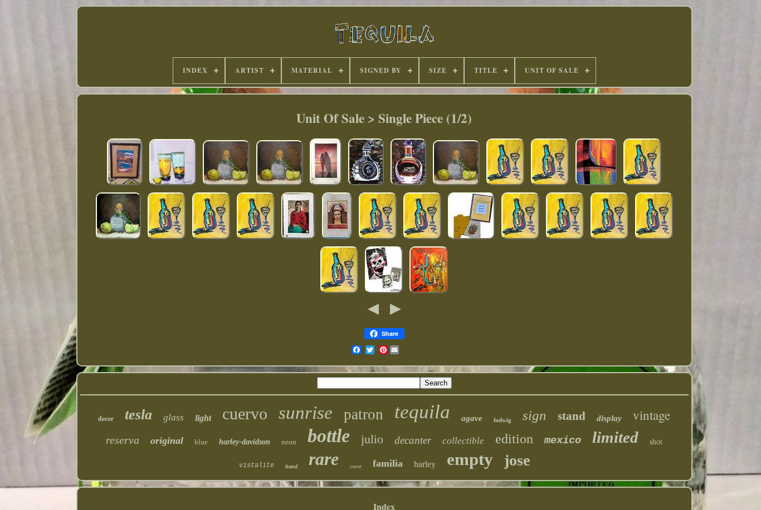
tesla (138, 415)
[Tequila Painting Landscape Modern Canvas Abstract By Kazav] (428, 291)
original (166, 440)
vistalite (256, 465)
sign (535, 415)
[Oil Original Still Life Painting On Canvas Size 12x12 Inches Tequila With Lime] (226, 183)
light (203, 418)
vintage (651, 415)
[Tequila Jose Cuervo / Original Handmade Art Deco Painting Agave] (408, 183)
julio (372, 439)
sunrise (306, 413)
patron (363, 414)
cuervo (244, 413)
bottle (329, 435)
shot (656, 442)
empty (470, 459)
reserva (122, 440)
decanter (412, 440)
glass (173, 417)
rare (324, 459)
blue (201, 442)
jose (517, 460)
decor (106, 418)
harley (425, 464)
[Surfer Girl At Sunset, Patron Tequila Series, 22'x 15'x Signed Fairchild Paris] (326, 183)
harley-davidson (244, 442)
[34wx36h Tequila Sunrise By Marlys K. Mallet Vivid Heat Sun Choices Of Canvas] (596, 183)
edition (514, 439)
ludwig (502, 420)
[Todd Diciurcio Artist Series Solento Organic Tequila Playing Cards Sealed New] (471, 237)
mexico (562, 440)
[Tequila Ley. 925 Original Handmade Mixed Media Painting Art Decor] (366, 183)
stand (572, 416)
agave (471, 418)
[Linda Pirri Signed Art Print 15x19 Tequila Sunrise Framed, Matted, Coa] (125, 183)
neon (288, 442)
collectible (463, 440)
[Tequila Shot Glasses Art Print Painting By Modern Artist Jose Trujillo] (172, 183)
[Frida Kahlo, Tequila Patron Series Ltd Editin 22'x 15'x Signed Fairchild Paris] (337, 237)
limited (615, 437)
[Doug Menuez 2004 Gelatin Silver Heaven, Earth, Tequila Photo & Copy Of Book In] (384, 291)
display (609, 418)
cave (356, 466)
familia (388, 463)
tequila (422, 412)
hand (291, 466)
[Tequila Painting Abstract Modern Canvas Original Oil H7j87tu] (505, 183)
